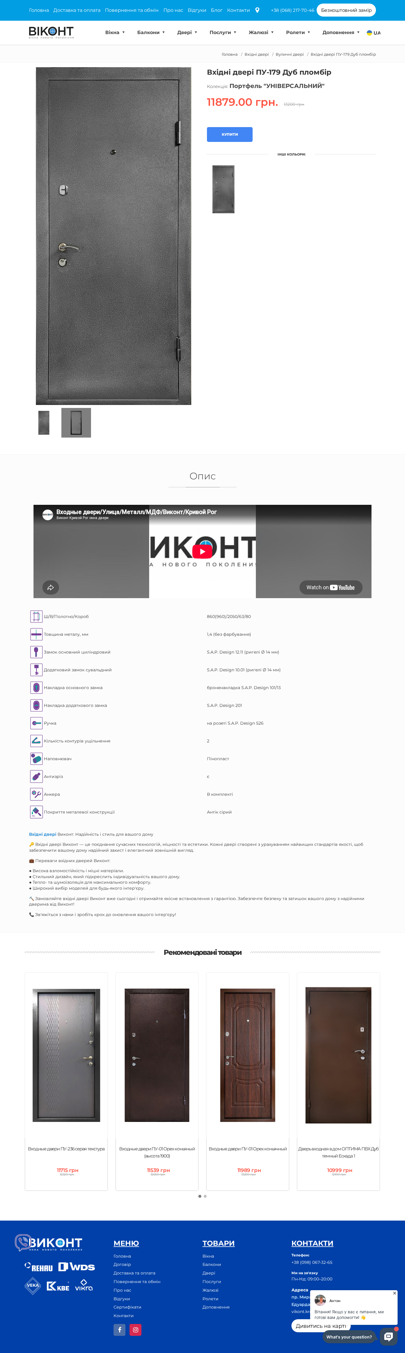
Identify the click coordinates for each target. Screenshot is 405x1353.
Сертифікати (127, 1307)
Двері (185, 32)
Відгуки (197, 10)
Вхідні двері (257, 54)
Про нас (173, 10)
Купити (230, 134)
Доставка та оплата (77, 10)
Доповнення (339, 32)
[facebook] (119, 1330)
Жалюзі (259, 32)
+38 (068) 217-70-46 (292, 10)
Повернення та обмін (132, 10)
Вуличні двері (290, 54)
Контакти (238, 10)
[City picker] (257, 10)
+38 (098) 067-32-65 (311, 1262)
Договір (122, 1264)
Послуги (221, 32)
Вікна (113, 32)
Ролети (296, 32)
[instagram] (135, 1330)
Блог (217, 10)
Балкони (149, 32)
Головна (39, 10)
